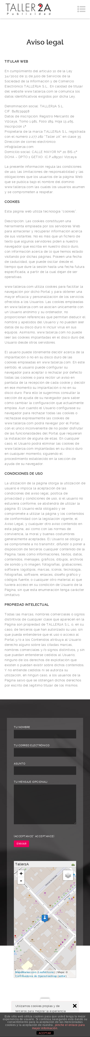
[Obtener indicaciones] (74, 864)
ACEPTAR (45, 1033)
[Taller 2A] (28, 9)
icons (50, 972)
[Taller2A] (44, 918)
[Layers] (68, 875)
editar (62, 976)
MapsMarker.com (25, 972)
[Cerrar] (75, 1006)
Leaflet (42, 972)
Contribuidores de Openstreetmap (36, 976)
